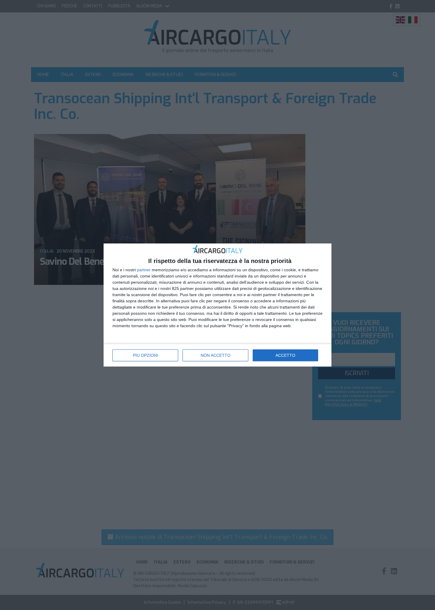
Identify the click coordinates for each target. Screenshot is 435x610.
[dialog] (217, 305)
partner (144, 270)
